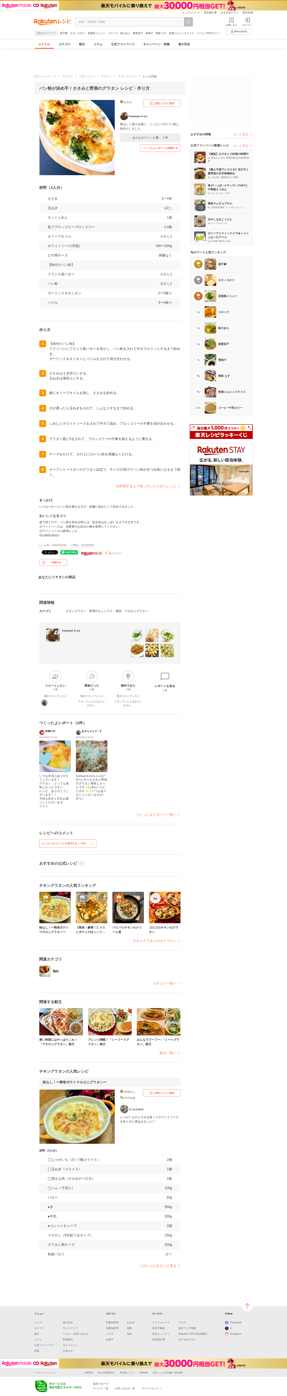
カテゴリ (65, 44)
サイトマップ (70, 1328)
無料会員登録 (240, 31)
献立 (82, 44)
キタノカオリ (77, 33)
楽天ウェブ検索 (187, 1328)
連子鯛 (63, 33)
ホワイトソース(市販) (64, 246)
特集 (36, 1350)
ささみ (53, 198)
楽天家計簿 (210, 12)
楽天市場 (248, 12)
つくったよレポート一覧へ (156, 814)
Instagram (235, 1333)
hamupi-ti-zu (71, 630)
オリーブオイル (59, 236)
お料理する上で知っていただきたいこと (146, 486)
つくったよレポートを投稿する (160, 148)
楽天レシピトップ (45, 76)
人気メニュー (87, 76)
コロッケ (113, 33)
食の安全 (184, 44)
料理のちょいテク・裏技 (105, 611)
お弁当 (130, 1322)
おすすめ (44, 44)
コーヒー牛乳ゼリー (208, 33)
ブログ (182, 1322)
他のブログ (114, 553)
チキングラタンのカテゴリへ (154, 941)
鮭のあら (125, 33)
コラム (98, 44)
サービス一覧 (100, 1388)
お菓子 (109, 1339)
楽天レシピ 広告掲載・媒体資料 (168, 1372)
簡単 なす (161, 33)
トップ (38, 1322)
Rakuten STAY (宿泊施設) (192, 1333)
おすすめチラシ (229, 12)
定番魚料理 (112, 1328)
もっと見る (240, 134)
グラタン (106, 76)
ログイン (247, 25)
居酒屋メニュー (96, 33)
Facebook (235, 1322)
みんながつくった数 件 (150, 137)
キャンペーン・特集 (156, 44)
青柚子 (149, 33)
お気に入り (231, 25)
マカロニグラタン (136, 611)
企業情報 (88, 1372)
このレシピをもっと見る (158, 1265)
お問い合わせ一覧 (125, 1388)
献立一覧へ (168, 1053)
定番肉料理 (112, 1322)
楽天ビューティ (161, 1333)
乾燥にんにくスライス (181, 33)
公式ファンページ (123, 44)
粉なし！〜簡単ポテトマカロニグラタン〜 (75, 1082)
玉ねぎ (53, 208)
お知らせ (68, 1350)
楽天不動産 (158, 1328)
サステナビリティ (152, 1388)
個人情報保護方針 (106, 1372)
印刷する (56, 562)
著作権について (127, 1372)
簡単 (129, 1328)
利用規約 (68, 1339)
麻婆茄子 (138, 33)
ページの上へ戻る (247, 1306)
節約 (129, 1333)
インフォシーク (191, 12)
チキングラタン (127, 76)
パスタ (109, 1333)
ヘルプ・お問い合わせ (75, 1333)
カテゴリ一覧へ (164, 983)
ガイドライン (70, 1345)
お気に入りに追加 (164, 103)
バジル (53, 302)
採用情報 (144, 1372)
